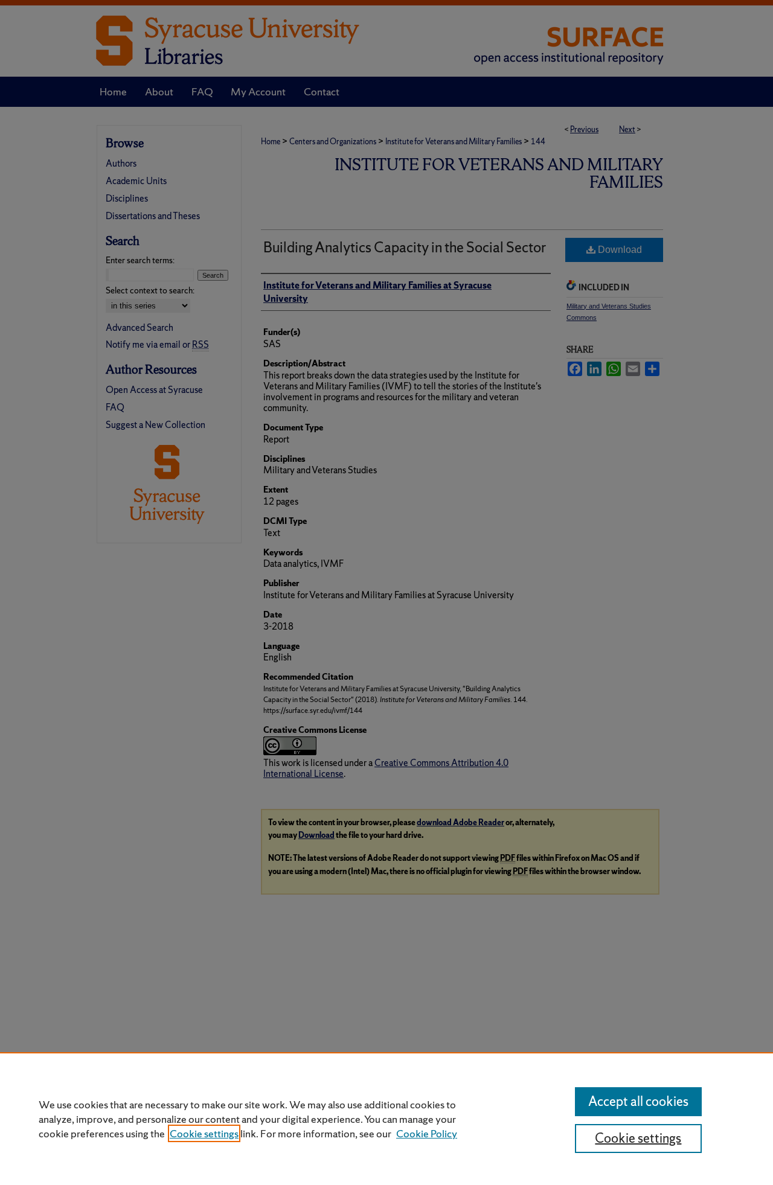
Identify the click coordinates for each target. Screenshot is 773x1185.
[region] (386, 1118)
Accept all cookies (638, 1101)
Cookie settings (204, 1133)
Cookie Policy (426, 1133)
